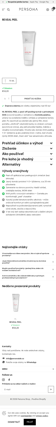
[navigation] (3, 2)
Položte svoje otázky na (21, 362)
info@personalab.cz (15, 358)
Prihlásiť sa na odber (51, 389)
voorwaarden (26, 416)
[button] (9, 96)
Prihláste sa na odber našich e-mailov (19, 384)
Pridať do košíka (32, 99)
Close (28, 369)
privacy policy (42, 416)
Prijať (30, 422)
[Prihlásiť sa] (47, 9)
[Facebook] (9, 380)
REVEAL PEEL (15, 322)
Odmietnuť (14, 422)
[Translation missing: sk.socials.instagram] (3, 380)
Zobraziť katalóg (3, 10)
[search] (8, 10)
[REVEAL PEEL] (15, 302)
